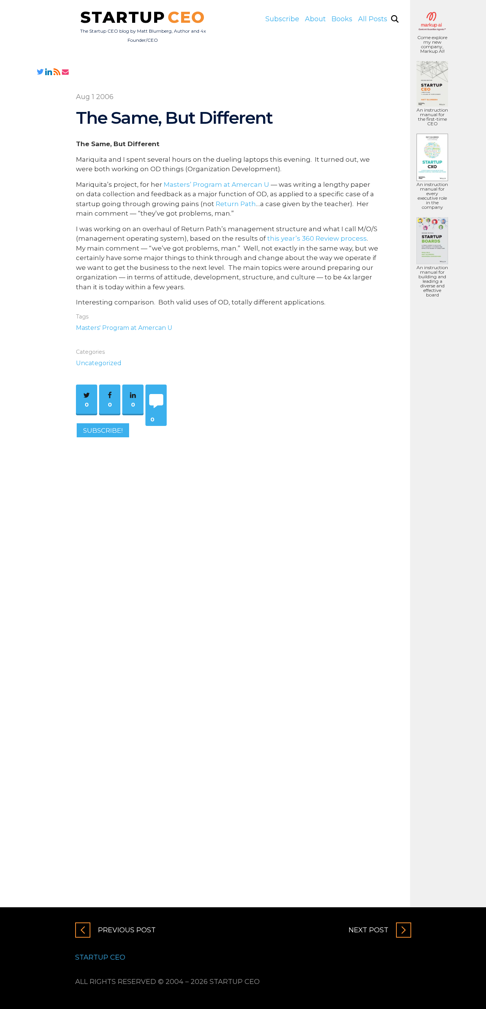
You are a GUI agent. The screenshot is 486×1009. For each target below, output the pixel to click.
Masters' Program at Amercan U (124, 327)
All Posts (372, 19)
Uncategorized (99, 363)
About (315, 19)
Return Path (236, 204)
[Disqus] (228, 547)
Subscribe (282, 19)
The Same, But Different (174, 117)
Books (341, 19)
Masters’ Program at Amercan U (216, 184)
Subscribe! (103, 430)
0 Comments (152, 421)
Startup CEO (100, 957)
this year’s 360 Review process (317, 238)
